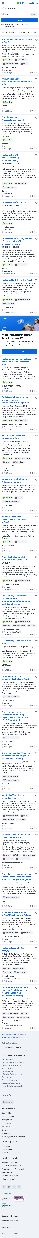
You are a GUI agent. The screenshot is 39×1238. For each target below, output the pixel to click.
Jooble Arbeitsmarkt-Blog (11, 1153)
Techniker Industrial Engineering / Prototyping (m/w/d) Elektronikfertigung (17, 241)
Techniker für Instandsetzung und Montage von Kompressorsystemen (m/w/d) (16, 400)
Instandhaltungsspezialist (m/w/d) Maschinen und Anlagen (17, 913)
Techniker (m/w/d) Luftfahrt (14, 202)
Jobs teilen (6, 1146)
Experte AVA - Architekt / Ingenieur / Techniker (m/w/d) (15, 677)
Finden (19, 20)
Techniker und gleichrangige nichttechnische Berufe (19, 1051)
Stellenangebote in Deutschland (13, 1137)
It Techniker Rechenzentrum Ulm (12, 1074)
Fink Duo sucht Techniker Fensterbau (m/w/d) (13, 437)
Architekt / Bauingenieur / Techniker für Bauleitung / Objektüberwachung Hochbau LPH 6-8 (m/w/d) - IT (15, 716)
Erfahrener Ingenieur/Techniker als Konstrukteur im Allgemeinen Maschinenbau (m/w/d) (17, 756)
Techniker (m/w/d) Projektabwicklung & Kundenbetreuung (11, 158)
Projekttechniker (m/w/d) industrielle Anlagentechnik (14, 558)
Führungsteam (7, 1120)
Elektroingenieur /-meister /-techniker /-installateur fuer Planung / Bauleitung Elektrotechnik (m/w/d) (15, 991)
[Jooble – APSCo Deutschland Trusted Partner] (6, 1199)
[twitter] (14, 1187)
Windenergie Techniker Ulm (11, 1083)
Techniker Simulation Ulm (10, 1080)
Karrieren (5, 1130)
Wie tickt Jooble (8, 1116)
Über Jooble (6, 1113)
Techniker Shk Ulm (8, 1059)
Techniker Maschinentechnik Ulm (13, 1062)
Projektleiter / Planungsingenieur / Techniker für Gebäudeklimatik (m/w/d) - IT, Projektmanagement (17, 877)
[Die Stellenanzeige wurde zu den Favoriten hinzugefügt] (36, 39)
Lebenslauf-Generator (10, 1176)
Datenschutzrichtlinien (10, 1221)
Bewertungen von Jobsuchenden (13, 1169)
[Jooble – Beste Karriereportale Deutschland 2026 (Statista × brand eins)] (20, 1199)
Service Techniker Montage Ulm (12, 1086)
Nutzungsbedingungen (10, 1216)
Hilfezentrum (6, 1133)
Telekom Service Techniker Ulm (12, 1065)
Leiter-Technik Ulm (8, 1068)
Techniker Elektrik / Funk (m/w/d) (17, 280)
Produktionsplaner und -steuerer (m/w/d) (17, 40)
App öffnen (33, 3)
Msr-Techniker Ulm (8, 1071)
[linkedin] (19, 1187)
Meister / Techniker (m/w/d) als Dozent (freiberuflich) (16, 835)
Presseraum (6, 1127)
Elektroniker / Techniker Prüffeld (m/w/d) (17, 642)
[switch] (35, 32)
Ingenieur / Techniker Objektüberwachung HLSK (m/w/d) (14, 519)
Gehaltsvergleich (8, 1172)
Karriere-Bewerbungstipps (11, 1165)
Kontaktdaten (6, 1123)
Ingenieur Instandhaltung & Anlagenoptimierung (14, 480)
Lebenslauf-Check (8, 1179)
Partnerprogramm (8, 1149)
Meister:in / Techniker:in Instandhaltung (13, 796)
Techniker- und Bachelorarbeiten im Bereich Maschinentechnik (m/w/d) (17, 362)
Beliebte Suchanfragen (10, 1043)
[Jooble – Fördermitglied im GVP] (6, 1205)
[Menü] (3, 3)
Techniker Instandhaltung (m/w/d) (13, 949)
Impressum (6, 1227)
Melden (34, 72)
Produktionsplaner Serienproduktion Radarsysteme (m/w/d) (17, 81)
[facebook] (4, 1187)
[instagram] (9, 1187)
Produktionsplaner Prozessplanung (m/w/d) (13, 118)
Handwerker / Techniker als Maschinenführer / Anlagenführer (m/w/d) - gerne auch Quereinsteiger (16, 600)
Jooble (15, 1233)
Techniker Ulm (6, 1077)
